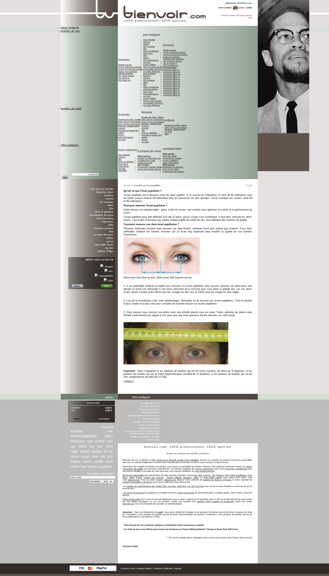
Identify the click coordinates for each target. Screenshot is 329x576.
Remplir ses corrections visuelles (145, 436)
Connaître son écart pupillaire (146, 422)
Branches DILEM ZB (171, 72)
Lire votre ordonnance (150, 406)
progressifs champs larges (149, 167)
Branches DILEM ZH (171, 86)
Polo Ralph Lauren (150, 60)
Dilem (145, 82)
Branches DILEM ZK (171, 92)
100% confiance (144, 156)
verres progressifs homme (130, 69)
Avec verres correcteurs (129, 124)
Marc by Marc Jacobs (153, 67)
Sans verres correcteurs (129, 122)
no (111, 451)
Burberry (147, 76)
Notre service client (132, 499)
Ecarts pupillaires (170, 160)
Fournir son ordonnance (149, 425)
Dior (145, 49)
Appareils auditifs (130, 546)
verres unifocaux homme (129, 67)
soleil (82, 446)
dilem (109, 436)
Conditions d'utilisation (163, 568)
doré (109, 461)
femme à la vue (169, 50)
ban (110, 441)
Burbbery (187, 477)
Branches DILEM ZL (171, 70)
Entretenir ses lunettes (173, 167)
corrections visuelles (172, 158)
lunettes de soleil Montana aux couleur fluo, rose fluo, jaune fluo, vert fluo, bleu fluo (165, 486)
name (75, 456)
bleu (109, 446)
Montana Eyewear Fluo (128, 130)
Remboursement (144, 163)
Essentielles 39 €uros (153, 69)
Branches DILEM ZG (171, 83)
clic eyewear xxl (170, 65)
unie (95, 456)
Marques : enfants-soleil (174, 129)
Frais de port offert (171, 169)
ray (73, 446)
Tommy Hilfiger (149, 65)
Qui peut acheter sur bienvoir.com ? (143, 415)
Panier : (242, 7)
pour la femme (149, 74)
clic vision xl (123, 78)
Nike (145, 55)
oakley (76, 461)
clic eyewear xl (170, 63)
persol (92, 467)
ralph (74, 451)
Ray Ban (121, 168)
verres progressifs (185, 493)
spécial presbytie (125, 74)
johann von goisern (247, 551)
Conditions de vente (146, 160)
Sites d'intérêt (124, 155)
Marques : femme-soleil (151, 124)
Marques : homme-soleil (128, 126)
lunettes (77, 431)
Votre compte (225, 7)
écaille (100, 441)
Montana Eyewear (103, 228)
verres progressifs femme (175, 54)
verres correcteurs (204, 469)
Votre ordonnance (171, 163)
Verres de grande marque (149, 169)
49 (105, 451)
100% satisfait (168, 154)
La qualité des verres (150, 403)
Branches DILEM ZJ (171, 90)
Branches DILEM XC (171, 95)
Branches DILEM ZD (171, 74)
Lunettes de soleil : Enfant (175, 125)
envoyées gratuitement (236, 469)
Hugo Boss (148, 53)
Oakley (146, 44)
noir (90, 441)
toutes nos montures (127, 71)
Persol (121, 135)
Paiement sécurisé (151, 419)
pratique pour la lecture (173, 59)
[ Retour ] (129, 381)
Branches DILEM (169, 68)
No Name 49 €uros (151, 71)
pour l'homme (149, 40)
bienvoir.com (134, 480)
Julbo (110, 224)
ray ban (96, 446)
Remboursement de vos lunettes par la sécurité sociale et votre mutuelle (142, 432)
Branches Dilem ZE (171, 81)
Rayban (96, 451)
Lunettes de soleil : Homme (129, 120)
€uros (87, 461)
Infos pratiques (141, 397)
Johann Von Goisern (153, 477)
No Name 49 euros (103, 234)
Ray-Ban (146, 62)
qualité (160, 512)
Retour (249, 185)
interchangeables (84, 436)
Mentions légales (144, 568)
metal (75, 467)
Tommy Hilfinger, (174, 477)
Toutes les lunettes (171, 57)
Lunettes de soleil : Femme (152, 117)
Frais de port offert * (151, 412)
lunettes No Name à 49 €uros (217, 480)
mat (102, 456)
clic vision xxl (124, 80)
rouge (85, 456)
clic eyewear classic (172, 61)
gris (110, 456)
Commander (104, 419)
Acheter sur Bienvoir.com (148, 158)
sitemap (177, 568)
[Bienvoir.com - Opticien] (149, 25)
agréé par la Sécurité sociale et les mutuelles (178, 460)
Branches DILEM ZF (171, 76)
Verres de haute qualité (133, 475)
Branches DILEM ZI (171, 88)
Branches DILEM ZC (171, 79)
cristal (98, 461)
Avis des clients (170, 156)
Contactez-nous (152, 440)
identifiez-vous (244, 3)
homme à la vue (125, 65)
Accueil (127, 185)
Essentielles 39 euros (101, 215)
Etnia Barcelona (150, 89)
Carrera (146, 42)
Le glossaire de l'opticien (173, 171)
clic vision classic (126, 76)
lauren (84, 451)
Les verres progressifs (133, 493)
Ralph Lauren (123, 166)
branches (78, 441)
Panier (109, 397)
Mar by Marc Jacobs (152, 101)
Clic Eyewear (149, 46)
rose (83, 467)
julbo (166, 134)
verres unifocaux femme (174, 52)
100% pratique (169, 165)
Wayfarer (105, 467)
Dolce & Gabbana (151, 51)
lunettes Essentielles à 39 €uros (137, 482)
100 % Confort (143, 165)
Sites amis (122, 171)
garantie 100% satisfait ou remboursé (215, 501)
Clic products (218, 475)
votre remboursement (205, 471)
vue (110, 431)
